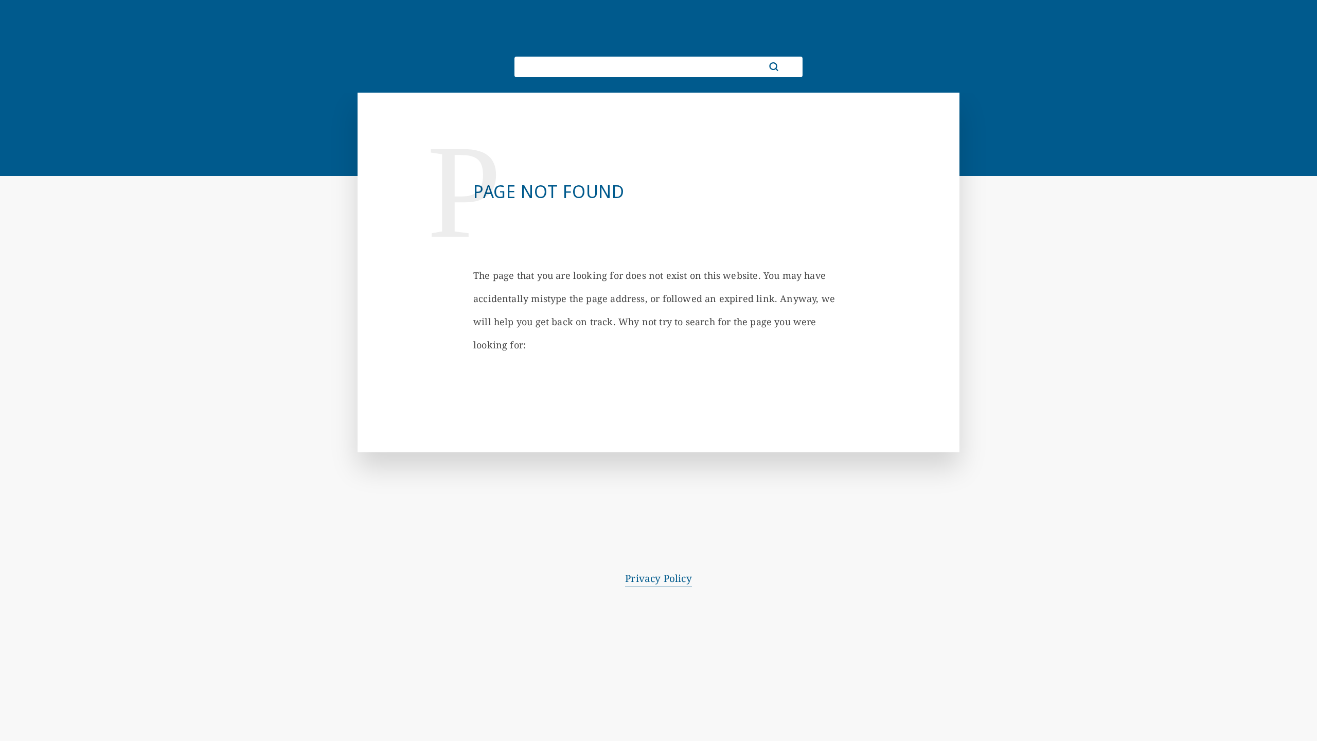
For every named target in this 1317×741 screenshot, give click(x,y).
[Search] (774, 67)
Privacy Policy (658, 578)
